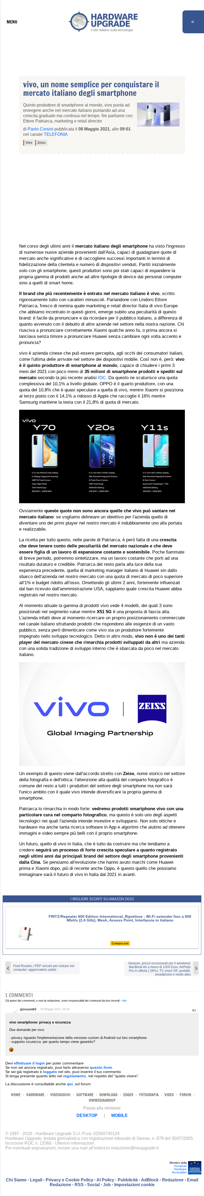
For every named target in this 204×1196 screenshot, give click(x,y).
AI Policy (105, 1180)
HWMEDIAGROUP (102, 1100)
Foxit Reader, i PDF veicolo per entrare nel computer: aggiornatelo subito (43, 968)
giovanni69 (28, 1009)
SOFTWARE (85, 1094)
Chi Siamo (16, 1180)
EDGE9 (128, 1094)
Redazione (173, 1180)
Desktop (86, 1115)
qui (70, 1084)
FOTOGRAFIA (149, 1094)
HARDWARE (35, 1094)
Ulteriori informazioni (74, 1143)
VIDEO (169, 1094)
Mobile (119, 1115)
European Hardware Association (179, 1169)
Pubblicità (128, 1180)
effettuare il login (29, 1063)
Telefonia (56, 134)
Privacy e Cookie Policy (69, 1180)
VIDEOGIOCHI (60, 1094)
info (124, 1000)
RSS (79, 1184)
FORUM (185, 1094)
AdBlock (150, 1180)
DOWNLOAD (108, 1094)
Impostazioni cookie (134, 1184)
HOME (15, 1094)
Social (93, 1184)
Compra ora (120, 943)
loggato (50, 1072)
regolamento (74, 1076)
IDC (102, 377)
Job (107, 1184)
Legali (36, 1180)
